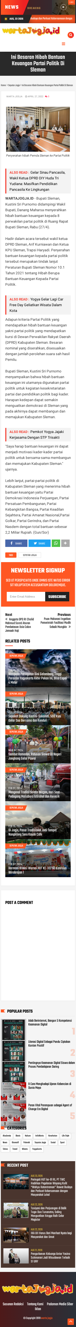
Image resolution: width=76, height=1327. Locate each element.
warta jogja (47, 1318)
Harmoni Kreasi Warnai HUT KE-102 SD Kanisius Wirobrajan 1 (37, 870)
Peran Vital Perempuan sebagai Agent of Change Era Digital (50, 1107)
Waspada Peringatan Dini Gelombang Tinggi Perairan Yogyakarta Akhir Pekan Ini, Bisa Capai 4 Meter (37, 678)
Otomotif (15, 1142)
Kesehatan (52, 1136)
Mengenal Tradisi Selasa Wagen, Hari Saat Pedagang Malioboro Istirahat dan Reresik (34, 794)
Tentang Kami (35, 1304)
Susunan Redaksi (13, 1304)
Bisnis (18, 1136)
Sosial (53, 1142)
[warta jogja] (38, 1295)
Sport (62, 1142)
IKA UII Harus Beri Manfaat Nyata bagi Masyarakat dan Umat (51, 1235)
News (5, 1142)
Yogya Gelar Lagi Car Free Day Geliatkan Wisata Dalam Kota (36, 305)
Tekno (5, 1149)
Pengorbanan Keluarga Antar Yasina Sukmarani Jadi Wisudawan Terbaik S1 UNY (50, 1257)
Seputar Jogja (30, 555)
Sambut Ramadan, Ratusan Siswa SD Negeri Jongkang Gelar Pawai (34, 756)
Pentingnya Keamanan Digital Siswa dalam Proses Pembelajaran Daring (51, 1065)
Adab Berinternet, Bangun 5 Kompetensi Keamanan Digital (50, 1022)
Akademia (7, 1136)
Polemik (26, 1142)
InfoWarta (39, 1136)
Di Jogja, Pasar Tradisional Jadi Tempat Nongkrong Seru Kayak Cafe (32, 832)
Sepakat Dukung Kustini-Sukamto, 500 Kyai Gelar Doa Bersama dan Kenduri (34, 718)
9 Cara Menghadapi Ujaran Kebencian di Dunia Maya (49, 1086)
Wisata (25, 1149)
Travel (14, 1149)
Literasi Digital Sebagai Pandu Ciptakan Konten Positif (49, 1043)
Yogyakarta (37, 1149)
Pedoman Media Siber (60, 1304)
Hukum (28, 1136)
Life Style (65, 1136)
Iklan (38, 1309)
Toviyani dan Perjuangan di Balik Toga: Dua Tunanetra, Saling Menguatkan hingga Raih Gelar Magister (48, 1214)
